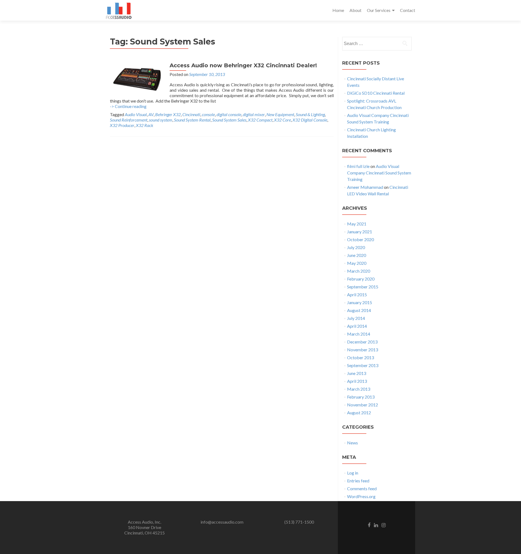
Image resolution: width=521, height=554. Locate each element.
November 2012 (362, 404)
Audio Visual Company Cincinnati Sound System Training (379, 173)
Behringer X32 (168, 114)
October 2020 (360, 239)
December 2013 (362, 341)
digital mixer (254, 114)
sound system (160, 119)
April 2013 (357, 381)
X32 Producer (122, 125)
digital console (229, 114)
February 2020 (360, 278)
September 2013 (362, 365)
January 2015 (359, 302)
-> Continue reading (128, 106)
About (355, 10)
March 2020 (358, 270)
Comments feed (362, 488)
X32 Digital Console (310, 119)
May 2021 (356, 223)
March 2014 (358, 333)
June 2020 (356, 255)
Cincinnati (191, 114)
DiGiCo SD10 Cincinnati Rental (376, 92)
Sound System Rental (192, 119)
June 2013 (356, 373)
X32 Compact (260, 119)
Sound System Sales (229, 119)
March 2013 (358, 388)
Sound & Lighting (310, 114)
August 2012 (359, 412)
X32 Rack (144, 125)
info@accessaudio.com (222, 521)
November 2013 (362, 349)
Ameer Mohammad (365, 187)
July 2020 (356, 247)
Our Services (378, 10)
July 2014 (356, 318)
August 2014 (359, 310)
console (208, 114)
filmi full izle (358, 166)
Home (338, 10)
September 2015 (362, 286)
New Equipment (280, 114)
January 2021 (359, 231)
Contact (407, 10)
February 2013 (360, 396)
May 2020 (356, 263)
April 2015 (357, 294)
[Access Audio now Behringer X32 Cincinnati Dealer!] (137, 78)
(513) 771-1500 (299, 521)
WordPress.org (361, 496)
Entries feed (358, 480)
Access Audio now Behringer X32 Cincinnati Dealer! (243, 65)
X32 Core (282, 119)
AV (151, 114)
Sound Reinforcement (128, 119)
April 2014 (357, 326)
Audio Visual (136, 114)
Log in (352, 472)
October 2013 (360, 357)
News (352, 442)
